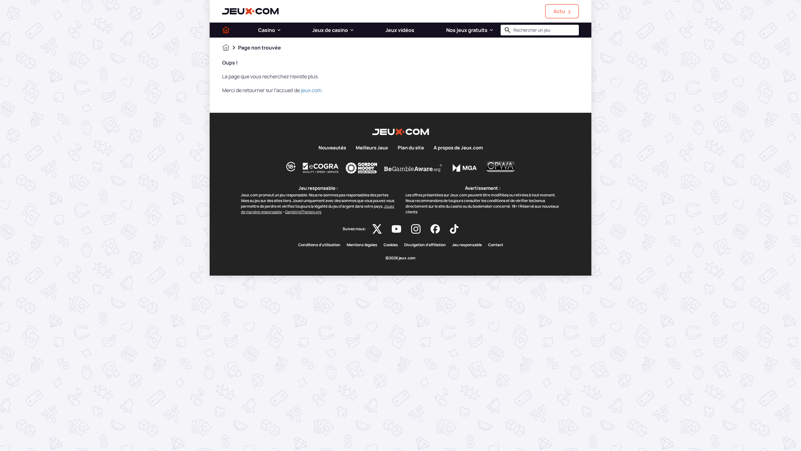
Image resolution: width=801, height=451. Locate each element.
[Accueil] (226, 30)
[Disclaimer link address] (320, 168)
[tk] (454, 229)
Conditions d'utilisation (319, 245)
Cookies (391, 245)
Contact (495, 245)
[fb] (435, 229)
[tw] (377, 229)
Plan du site (411, 148)
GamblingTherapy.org (303, 212)
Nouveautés (332, 148)
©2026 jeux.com (400, 258)
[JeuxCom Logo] (250, 11)
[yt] (396, 229)
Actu (559, 11)
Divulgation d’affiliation (425, 245)
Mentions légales (362, 245)
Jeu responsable (467, 245)
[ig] (416, 229)
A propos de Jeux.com (458, 148)
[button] (279, 30)
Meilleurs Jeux (372, 148)
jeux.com (311, 90)
